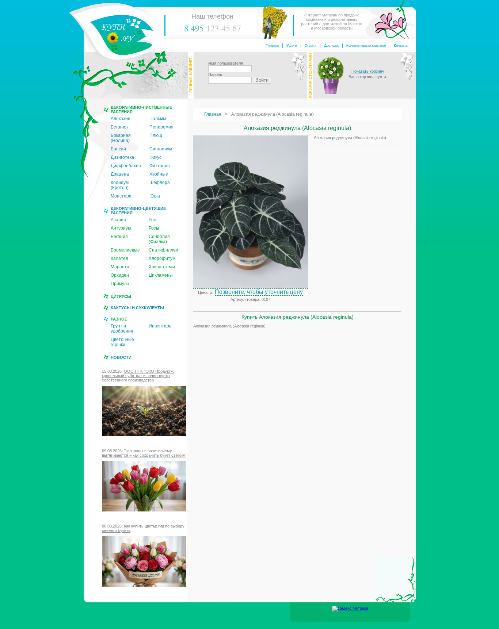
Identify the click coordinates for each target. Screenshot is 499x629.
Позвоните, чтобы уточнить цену (259, 291)
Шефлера (159, 182)
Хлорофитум (162, 258)
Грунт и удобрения (122, 328)
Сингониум (160, 149)
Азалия (118, 219)
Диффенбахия (126, 165)
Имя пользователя (225, 63)
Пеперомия (161, 127)
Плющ (155, 135)
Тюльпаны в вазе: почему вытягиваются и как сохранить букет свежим (144, 453)
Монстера (121, 196)
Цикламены (161, 275)
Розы (154, 228)
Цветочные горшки (122, 342)
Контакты (401, 45)
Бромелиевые (125, 250)
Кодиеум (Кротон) (120, 185)
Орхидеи (120, 275)
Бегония (119, 127)
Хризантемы (162, 266)
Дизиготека (122, 157)
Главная (272, 45)
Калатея (119, 258)
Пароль (215, 74)
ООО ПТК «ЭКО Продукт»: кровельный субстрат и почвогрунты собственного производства (138, 375)
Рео (152, 219)
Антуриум (121, 228)
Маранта (120, 266)
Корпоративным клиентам (366, 45)
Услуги (291, 45)
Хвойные (158, 174)
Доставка (331, 45)
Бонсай (118, 149)
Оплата (310, 45)
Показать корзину (367, 71)
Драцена (120, 174)
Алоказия (120, 118)
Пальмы (157, 118)
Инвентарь (160, 326)
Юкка (154, 196)
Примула (120, 283)
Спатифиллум (163, 250)
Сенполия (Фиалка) (159, 239)
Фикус (155, 157)
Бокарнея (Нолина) (121, 138)
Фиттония (159, 165)
